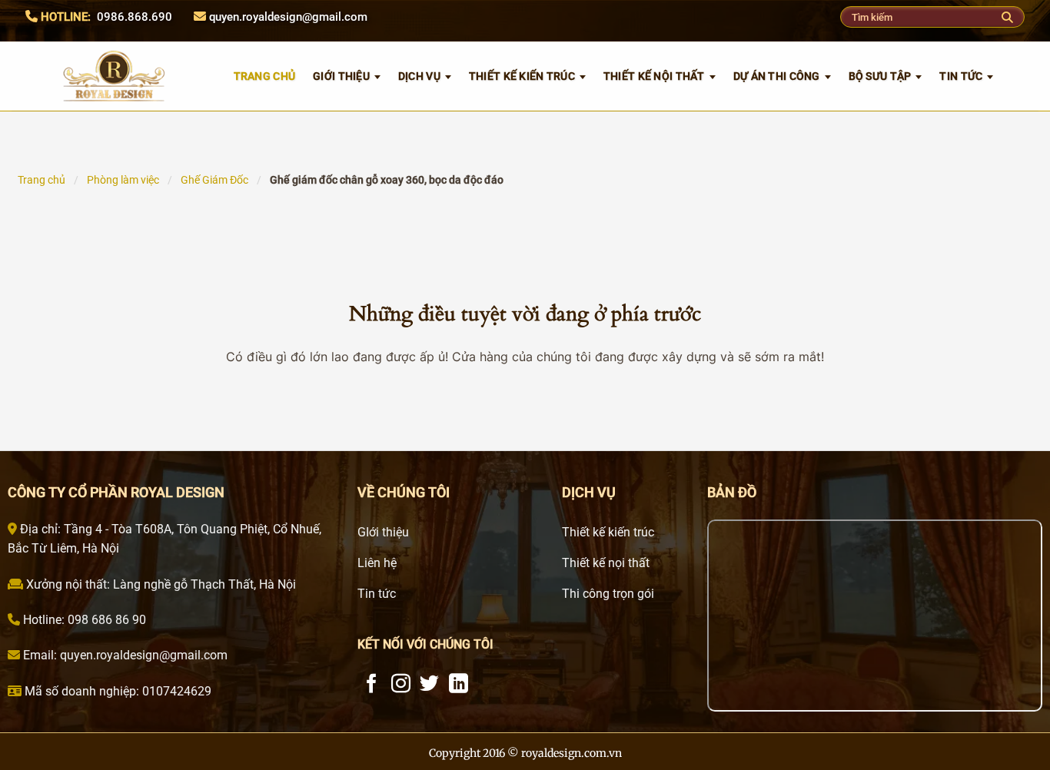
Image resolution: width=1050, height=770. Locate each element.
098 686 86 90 (105, 619)
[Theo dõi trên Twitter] (429, 684)
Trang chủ (41, 180)
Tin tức (960, 76)
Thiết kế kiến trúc (522, 76)
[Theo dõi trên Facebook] (371, 684)
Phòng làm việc (123, 180)
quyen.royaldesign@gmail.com (288, 17)
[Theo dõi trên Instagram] (400, 684)
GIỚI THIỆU (341, 76)
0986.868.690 (134, 17)
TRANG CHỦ (265, 76)
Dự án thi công (776, 76)
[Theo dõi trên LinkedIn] (458, 684)
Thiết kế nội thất (654, 76)
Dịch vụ (419, 76)
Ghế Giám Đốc (214, 180)
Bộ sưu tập (880, 76)
